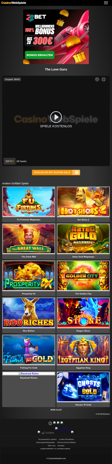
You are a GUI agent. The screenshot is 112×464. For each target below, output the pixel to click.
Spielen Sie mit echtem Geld (52, 172)
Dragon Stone (83, 331)
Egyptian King (83, 368)
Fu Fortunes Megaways (28, 219)
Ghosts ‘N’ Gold (83, 405)
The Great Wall (29, 257)
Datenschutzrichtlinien (66, 442)
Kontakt (61, 446)
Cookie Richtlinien (66, 439)
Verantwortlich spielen (47, 439)
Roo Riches (29, 331)
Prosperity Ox (29, 293)
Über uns (51, 446)
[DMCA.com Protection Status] (63, 433)
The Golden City (83, 293)
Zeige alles (56, 410)
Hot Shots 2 (83, 220)
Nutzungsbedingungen (45, 442)
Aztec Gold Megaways (83, 257)
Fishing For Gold (28, 368)
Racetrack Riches (28, 378)
